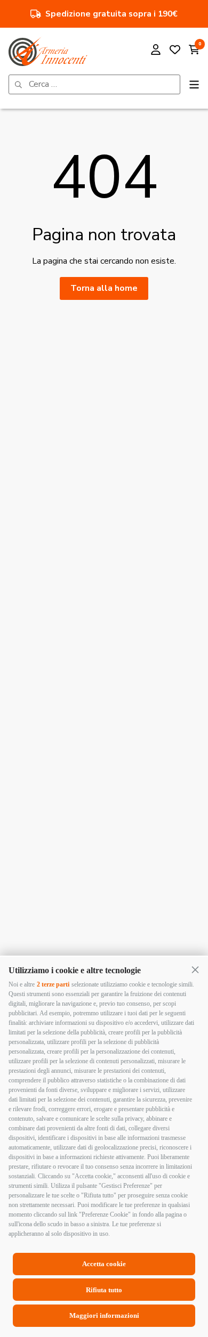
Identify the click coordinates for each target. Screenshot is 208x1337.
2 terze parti (53, 984)
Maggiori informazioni (104, 1315)
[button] (195, 969)
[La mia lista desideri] (175, 51)
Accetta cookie (104, 1264)
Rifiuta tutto (104, 1290)
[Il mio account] (155, 51)
